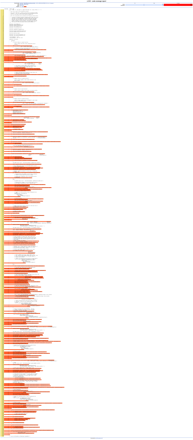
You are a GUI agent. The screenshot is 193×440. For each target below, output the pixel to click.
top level (21, 3)
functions (51, 3)
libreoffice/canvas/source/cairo (29, 3)
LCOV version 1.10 (99, 438)
